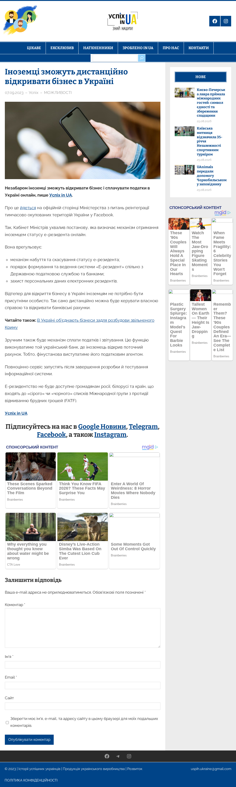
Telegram (143, 426)
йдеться (28, 207)
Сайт (9, 698)
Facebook (51, 434)
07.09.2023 (14, 92)
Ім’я (9, 656)
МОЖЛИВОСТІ (58, 92)
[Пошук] (141, 57)
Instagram (110, 434)
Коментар (15, 604)
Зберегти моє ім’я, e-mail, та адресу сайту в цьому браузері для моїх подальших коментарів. (84, 722)
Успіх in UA (60, 195)
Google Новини (102, 426)
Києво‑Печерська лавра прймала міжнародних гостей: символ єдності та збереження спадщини (211, 103)
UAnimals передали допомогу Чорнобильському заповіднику (212, 175)
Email (11, 677)
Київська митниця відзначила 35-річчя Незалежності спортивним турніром (209, 141)
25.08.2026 (204, 121)
